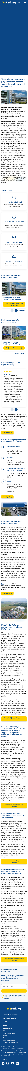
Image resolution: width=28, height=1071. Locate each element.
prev (12, 310)
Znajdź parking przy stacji (14, 348)
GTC (4, 1031)
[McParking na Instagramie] (8, 1064)
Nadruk (5, 1035)
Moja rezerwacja (8, 37)
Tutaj (2, 584)
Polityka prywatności (8, 1038)
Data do (5, 28)
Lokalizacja (5, 16)
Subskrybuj (14, 991)
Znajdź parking (7, 433)
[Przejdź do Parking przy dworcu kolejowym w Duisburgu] (14, 333)
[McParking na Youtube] (12, 1064)
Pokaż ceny (14, 41)
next (16, 310)
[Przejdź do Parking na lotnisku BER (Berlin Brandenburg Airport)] (14, 288)
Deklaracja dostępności (9, 1040)
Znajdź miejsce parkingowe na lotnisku (14, 304)
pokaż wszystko (20, 311)
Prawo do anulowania (9, 1033)
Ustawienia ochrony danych (10, 1042)
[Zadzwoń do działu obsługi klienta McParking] (19, 2)
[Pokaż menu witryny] (25, 2)
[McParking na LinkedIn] (17, 1064)
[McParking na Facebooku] (3, 1064)
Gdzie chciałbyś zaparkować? (11, 8)
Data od (5, 22)
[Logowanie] (22, 2)
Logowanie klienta (19, 37)
